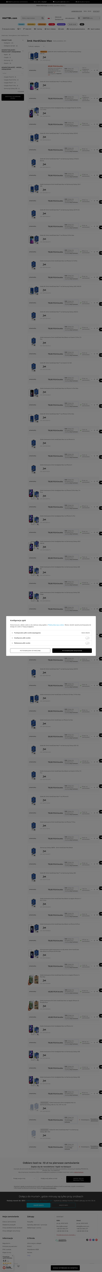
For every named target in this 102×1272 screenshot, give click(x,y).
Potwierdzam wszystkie (72, 651)
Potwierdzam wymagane (30, 651)
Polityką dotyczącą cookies (56, 625)
